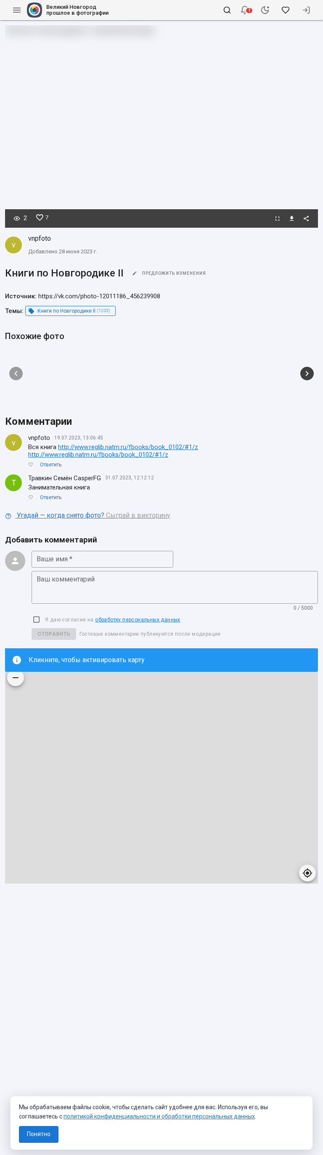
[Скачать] (292, 218)
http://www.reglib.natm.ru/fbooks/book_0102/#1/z (128, 447)
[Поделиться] (306, 218)
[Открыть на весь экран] (277, 218)
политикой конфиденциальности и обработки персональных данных (159, 1116)
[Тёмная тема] (265, 10)
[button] (245, 10)
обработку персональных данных (137, 620)
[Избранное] (285, 10)
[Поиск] (227, 10)
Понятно (38, 1134)
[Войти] (306, 10)
